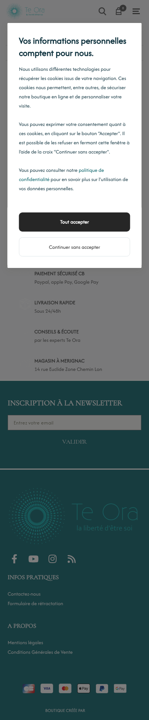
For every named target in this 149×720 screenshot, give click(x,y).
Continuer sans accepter (74, 247)
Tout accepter (74, 221)
